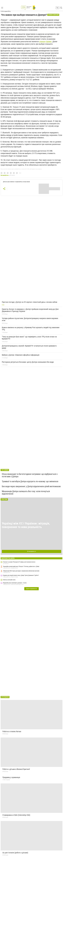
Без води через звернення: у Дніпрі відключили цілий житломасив (31, 486)
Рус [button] (57, 7)
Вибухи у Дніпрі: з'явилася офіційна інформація (20, 355)
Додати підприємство (31, 588)
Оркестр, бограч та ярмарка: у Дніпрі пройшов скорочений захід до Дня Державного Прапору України (30, 310)
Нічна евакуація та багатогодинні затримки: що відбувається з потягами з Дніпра (29, 475)
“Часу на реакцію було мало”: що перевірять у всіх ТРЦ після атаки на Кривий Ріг (29, 338)
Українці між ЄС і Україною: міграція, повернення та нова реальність (26, 525)
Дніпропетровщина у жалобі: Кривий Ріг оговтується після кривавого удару (29, 347)
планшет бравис (45, 41)
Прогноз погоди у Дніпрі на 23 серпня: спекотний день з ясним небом (29, 302)
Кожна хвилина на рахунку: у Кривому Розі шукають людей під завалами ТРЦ (30, 328)
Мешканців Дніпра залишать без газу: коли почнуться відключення (26, 492)
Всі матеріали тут (31, 551)
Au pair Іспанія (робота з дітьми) (15, 853)
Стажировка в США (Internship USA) (16, 815)
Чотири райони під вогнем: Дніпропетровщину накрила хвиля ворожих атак (30, 319)
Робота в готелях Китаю (11, 731)
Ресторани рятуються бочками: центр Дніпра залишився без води (28, 362)
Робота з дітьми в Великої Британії (16, 769)
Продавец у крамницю (11, 777)
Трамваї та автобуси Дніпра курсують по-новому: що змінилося (30, 481)
